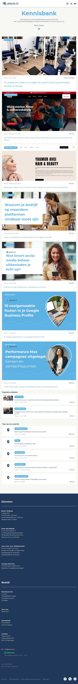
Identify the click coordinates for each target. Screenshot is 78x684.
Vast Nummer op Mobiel (10, 537)
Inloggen (4, 600)
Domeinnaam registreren (10, 566)
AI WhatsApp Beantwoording (12, 533)
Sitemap (45, 679)
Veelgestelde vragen (8, 596)
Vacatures (5, 611)
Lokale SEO (5, 513)
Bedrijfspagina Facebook (10, 552)
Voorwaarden (14, 679)
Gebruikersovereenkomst (31, 679)
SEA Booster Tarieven (9, 515)
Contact (4, 594)
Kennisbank (5, 623)
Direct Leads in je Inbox (9, 548)
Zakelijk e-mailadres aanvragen (12, 568)
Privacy (4, 679)
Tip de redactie (6, 625)
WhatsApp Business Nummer (12, 535)
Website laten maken (9, 519)
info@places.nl (9, 649)
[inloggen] (67, 3)
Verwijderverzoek (7, 598)
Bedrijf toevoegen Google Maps (12, 550)
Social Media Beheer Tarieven (12, 517)
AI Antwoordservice (8, 531)
